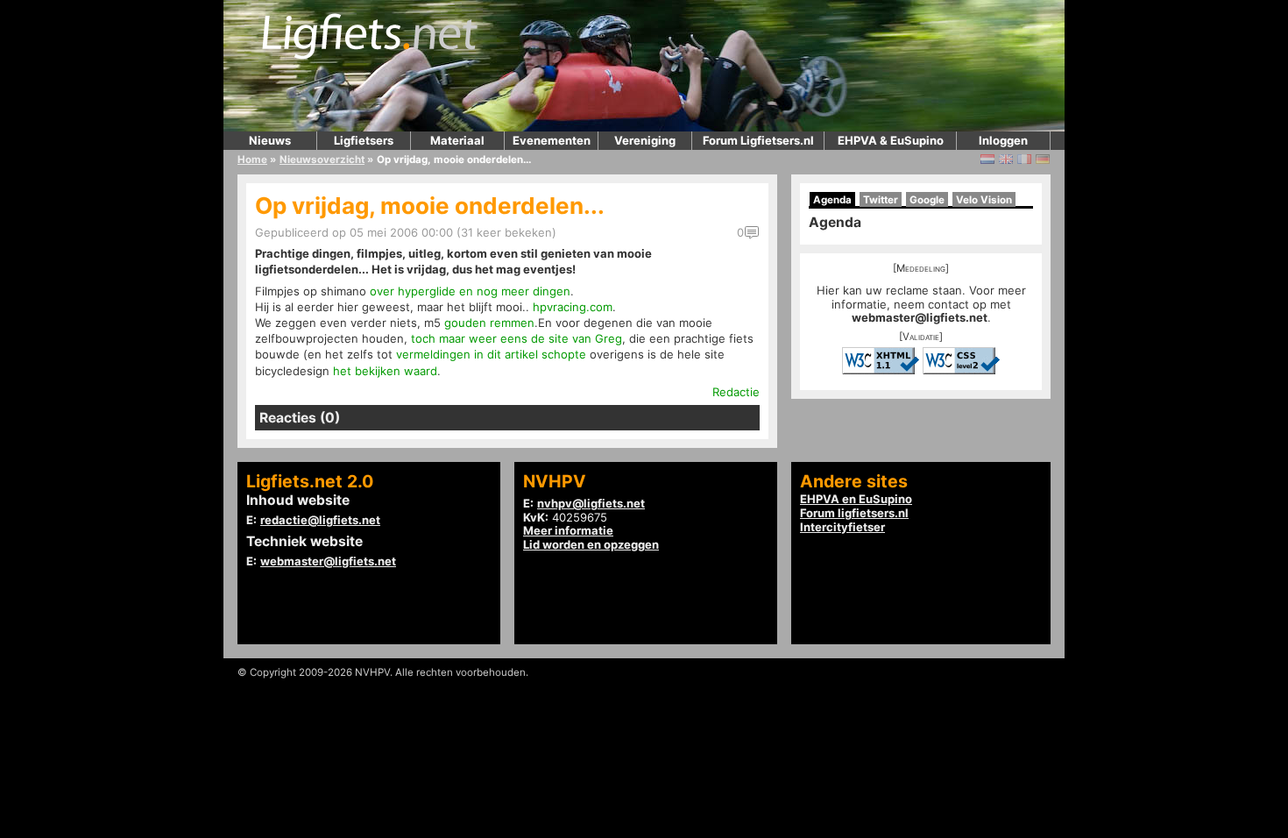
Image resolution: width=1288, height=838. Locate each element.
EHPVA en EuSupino (856, 499)
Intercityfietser (842, 527)
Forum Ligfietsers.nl (758, 140)
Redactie (736, 392)
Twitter (880, 200)
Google (927, 200)
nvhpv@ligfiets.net (591, 503)
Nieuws (270, 140)
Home (252, 159)
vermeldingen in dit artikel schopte (491, 354)
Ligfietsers (363, 140)
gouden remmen (489, 323)
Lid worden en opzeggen (591, 544)
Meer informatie (568, 530)
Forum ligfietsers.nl (854, 513)
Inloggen (1003, 140)
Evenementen (552, 140)
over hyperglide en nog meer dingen (470, 291)
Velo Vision (984, 200)
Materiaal (457, 140)
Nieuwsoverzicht (322, 159)
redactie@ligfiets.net (320, 520)
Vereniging (645, 140)
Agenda (832, 200)
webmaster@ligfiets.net (919, 317)
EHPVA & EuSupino (891, 140)
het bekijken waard (385, 371)
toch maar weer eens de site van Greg (516, 338)
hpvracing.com (572, 307)
